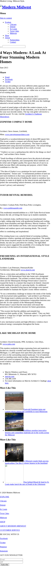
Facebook (9, 79)
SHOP (2, 522)
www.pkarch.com (28, 270)
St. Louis (13, 29)
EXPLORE (4, 497)
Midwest (13, 33)
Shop (7, 35)
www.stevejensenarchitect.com (17, 134)
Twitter (8, 82)
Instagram (4, 551)
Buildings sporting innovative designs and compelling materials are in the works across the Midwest (27, 432)
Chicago (13, 24)
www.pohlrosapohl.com (12, 208)
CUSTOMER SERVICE (10, 530)
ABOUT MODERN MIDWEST (13, 526)
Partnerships (14, 40)
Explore (8, 22)
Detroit (12, 27)
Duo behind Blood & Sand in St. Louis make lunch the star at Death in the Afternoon (27, 483)
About (7, 38)
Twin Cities (14, 31)
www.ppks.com (9, 344)
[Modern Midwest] (15, 7)
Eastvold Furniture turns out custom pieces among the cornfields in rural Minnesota (26, 410)
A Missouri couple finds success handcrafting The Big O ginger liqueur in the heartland (27, 462)
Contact (13, 42)
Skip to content (6, 18)
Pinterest (3, 547)
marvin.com (9, 376)
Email (7, 77)
